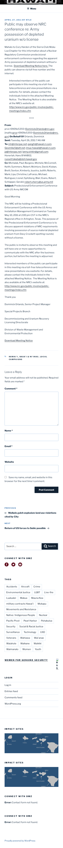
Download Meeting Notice (19, 340)
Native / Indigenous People (20, 615)
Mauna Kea (37, 598)
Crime (36, 586)
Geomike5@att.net (15, 148)
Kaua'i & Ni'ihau (29, 357)
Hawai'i (13, 357)
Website (9, 462)
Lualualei (11, 598)
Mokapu (42, 603)
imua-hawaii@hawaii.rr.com (40, 148)
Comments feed (13, 697)
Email (8, 446)
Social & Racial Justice (31, 626)
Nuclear (43, 615)
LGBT (37, 592)
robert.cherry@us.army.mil (38, 182)
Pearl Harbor (30, 620)
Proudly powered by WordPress (20, 840)
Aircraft (25, 586)
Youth (38, 649)
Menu (33, 8)
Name (9, 430)
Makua (23, 598)
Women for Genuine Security (26, 660)
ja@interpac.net (13, 151)
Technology (30, 632)
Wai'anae (39, 638)
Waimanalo (12, 649)
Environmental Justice (18, 592)
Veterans (11, 638)
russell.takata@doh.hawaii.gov (21, 159)
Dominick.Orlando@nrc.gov (39, 129)
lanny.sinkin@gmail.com (35, 151)
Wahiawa (25, 638)
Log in (8, 685)
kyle (29, 20)
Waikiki (37, 643)
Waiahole (11, 643)
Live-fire (48, 592)
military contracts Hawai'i (20, 603)
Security (10, 626)
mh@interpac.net (17, 144)
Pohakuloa (46, 620)
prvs (15, 132)
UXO (42, 632)
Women (26, 649)
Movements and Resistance (21, 609)
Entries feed (11, 691)
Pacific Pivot (13, 620)
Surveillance (13, 632)
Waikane (25, 643)
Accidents (11, 586)
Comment (11, 388)
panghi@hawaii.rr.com (39, 144)
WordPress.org (13, 703)
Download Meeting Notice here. (31, 65)
